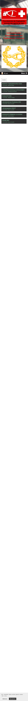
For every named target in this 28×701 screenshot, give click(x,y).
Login (6, 73)
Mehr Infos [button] (4, 695)
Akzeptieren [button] (12, 698)
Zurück (4, 80)
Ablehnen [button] (5, 698)
